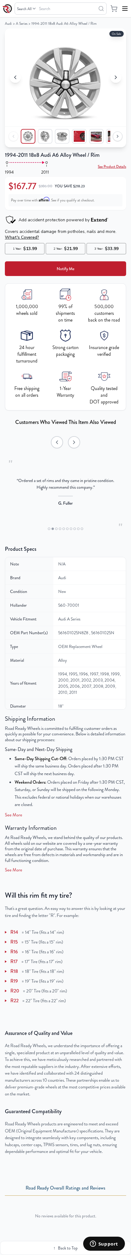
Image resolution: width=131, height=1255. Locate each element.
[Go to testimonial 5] (63, 529)
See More (13, 815)
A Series (21, 23)
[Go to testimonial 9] (78, 529)
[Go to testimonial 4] (60, 529)
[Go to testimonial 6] (67, 529)
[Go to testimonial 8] (74, 529)
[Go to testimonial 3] (56, 529)
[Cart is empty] (114, 8)
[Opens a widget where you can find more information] (104, 1244)
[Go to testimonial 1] (49, 529)
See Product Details (112, 166)
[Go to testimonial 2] (52, 529)
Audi (8, 23)
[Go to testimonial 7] (71, 529)
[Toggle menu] (125, 8)
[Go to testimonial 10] (82, 529)
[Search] (101, 9)
